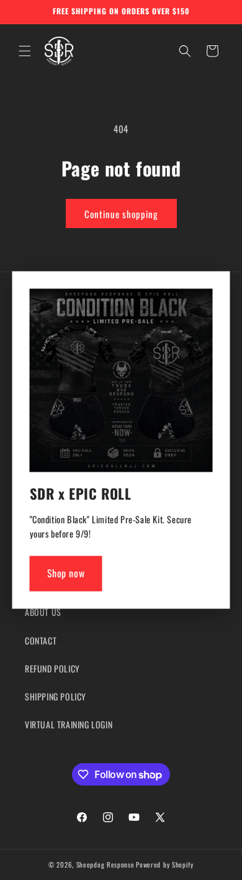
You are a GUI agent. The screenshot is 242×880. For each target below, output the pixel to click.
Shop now (66, 573)
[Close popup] (200, 301)
